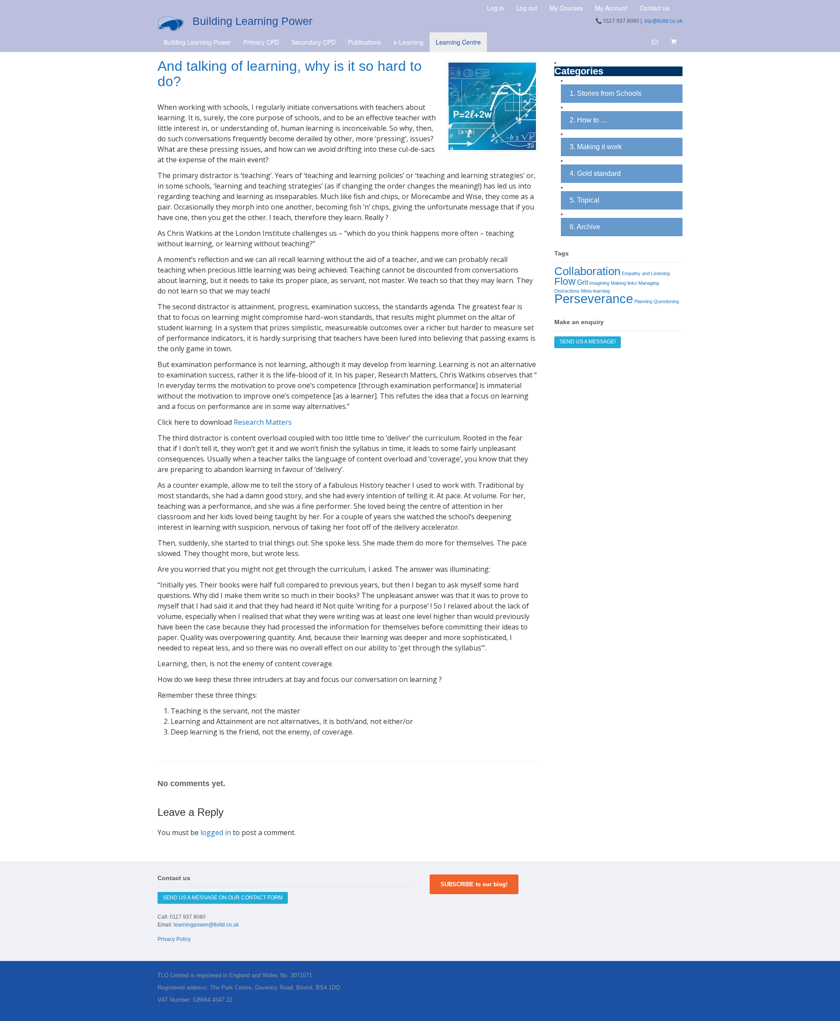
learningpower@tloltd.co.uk (206, 925)
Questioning (666, 301)
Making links (624, 283)
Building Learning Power (252, 21)
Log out (526, 7)
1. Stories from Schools (605, 93)
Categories (578, 71)
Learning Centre (458, 42)
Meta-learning (595, 291)
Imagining (599, 283)
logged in (215, 832)
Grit (582, 282)
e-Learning (408, 42)
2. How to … (589, 120)
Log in (495, 7)
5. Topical (584, 200)
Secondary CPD (313, 42)
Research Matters (263, 422)
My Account (611, 7)
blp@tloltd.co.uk (663, 21)
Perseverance (593, 298)
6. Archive (585, 227)
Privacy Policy (174, 939)
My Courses (566, 7)
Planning (643, 301)
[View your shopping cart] (673, 41)
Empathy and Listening (646, 273)
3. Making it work (596, 146)
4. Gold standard (595, 173)
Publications (364, 42)
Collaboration (587, 271)
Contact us (654, 7)
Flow (565, 281)
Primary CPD (261, 42)
